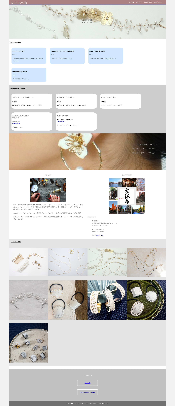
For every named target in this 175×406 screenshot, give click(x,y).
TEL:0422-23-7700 (87, 392)
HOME (131, 2)
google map (99, 235)
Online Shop (16, 123)
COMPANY (148, 2)
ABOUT (139, 2)
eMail (88, 383)
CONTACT (158, 2)
